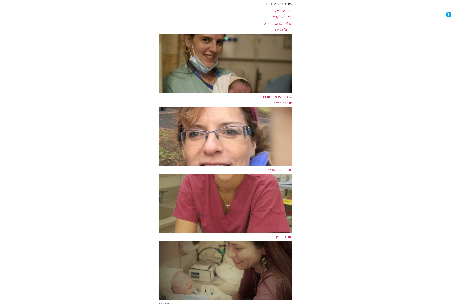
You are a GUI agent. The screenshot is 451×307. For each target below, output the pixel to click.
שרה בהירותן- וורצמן (276, 96)
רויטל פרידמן (282, 30)
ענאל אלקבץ (282, 17)
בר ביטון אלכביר (280, 10)
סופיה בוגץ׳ (283, 236)
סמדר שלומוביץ (280, 170)
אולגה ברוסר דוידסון (276, 23)
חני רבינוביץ (283, 103)
